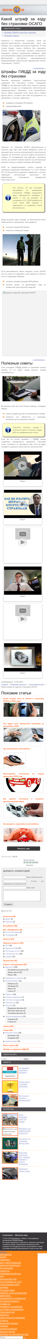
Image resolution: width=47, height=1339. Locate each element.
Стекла (10, 991)
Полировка (12, 986)
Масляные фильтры (15, 1011)
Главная (4, 684)
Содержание (8, 1235)
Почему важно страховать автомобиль (24, 1084)
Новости (6, 939)
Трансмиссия (10, 1003)
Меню (3, 1252)
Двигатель (9, 967)
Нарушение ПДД (11, 948)
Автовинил (12, 1035)
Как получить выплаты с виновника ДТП (25, 1098)
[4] (34, 862)
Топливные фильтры (15, 1013)
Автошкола (7, 916)
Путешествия (8, 961)
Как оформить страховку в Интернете (24, 1070)
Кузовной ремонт (11, 981)
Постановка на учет (12, 951)
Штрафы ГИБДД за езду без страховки (20, 32)
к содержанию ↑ (39, 68)
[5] (37, 862)
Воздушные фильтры (16, 1008)
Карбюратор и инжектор (14, 978)
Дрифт (7, 919)
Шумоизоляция (11, 1041)
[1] (25, 862)
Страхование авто (36, 684)
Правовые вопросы (18, 684)
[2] (28, 862)
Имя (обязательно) (34, 877)
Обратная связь (21, 1235)
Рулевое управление (13, 997)
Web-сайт (31, 888)
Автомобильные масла (16, 970)
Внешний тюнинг (11, 1033)
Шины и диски (9, 1045)
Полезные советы (11, 36)
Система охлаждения (13, 1000)
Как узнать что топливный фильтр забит (24, 1141)
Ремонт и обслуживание (13, 964)
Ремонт (10, 975)
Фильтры (8, 1005)
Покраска (11, 984)
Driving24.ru (16, 1238)
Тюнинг (6, 1030)
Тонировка (11, 1038)
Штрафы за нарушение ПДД (14, 1049)
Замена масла (13, 972)
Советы (6, 1026)
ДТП (7, 945)
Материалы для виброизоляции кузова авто (25, 1131)
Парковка (8, 922)
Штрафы (8, 956)
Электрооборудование (13, 1016)
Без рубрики (8, 926)
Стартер (11, 1022)
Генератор (11, 1019)
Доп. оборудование (11, 930)
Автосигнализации (12, 932)
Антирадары (10, 935)
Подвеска (9, 994)
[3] (31, 862)
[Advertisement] (16, 1205)
